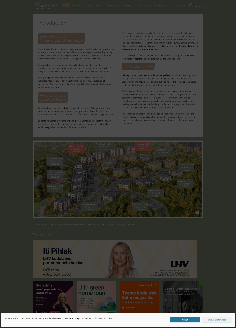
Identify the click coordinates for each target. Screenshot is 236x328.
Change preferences (217, 320)
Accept (185, 320)
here (59, 318)
